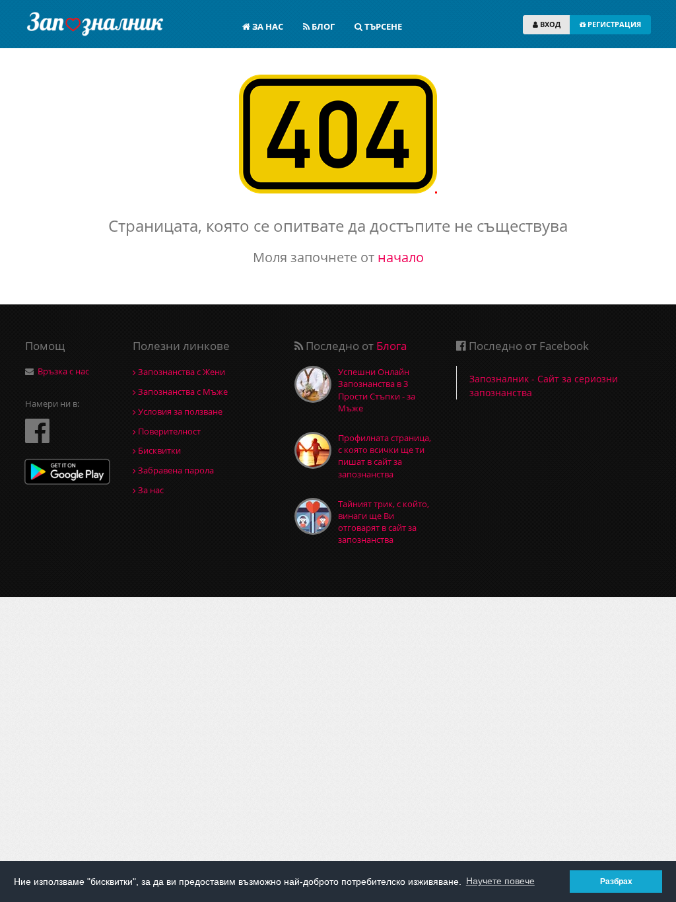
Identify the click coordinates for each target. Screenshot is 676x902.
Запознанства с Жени (180, 372)
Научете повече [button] (500, 881)
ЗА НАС (266, 26)
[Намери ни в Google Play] (67, 473)
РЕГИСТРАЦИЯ (613, 24)
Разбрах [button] (616, 881)
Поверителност (168, 431)
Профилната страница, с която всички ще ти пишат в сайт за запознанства (384, 456)
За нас (150, 490)
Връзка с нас (63, 371)
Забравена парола (175, 470)
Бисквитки (158, 450)
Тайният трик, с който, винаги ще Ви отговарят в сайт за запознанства (383, 522)
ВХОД (549, 24)
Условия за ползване (179, 411)
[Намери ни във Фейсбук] (37, 430)
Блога (391, 345)
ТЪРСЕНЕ (382, 26)
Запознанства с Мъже (182, 392)
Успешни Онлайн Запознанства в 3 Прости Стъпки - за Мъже (376, 390)
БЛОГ (322, 26)
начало (401, 257)
